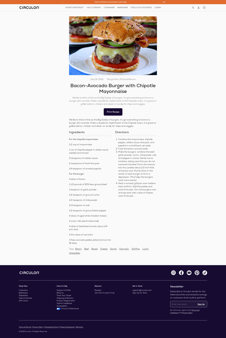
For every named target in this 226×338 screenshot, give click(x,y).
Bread (94, 248)
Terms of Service (25, 327)
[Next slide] (159, 2)
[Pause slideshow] (164, 2)
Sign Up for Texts (139, 293)
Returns (60, 293)
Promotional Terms (51, 327)
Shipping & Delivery (65, 298)
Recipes (98, 290)
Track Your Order (64, 295)
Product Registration (66, 300)
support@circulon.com (142, 290)
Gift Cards (23, 300)
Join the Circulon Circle (104, 293)
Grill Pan (136, 248)
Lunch (145, 248)
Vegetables (74, 253)
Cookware (23, 290)
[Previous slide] (62, 2)
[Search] (193, 7)
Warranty (79, 327)
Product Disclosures (67, 327)
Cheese (104, 248)
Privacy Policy (187, 313)
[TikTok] (204, 272)
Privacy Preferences (70, 308)
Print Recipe (113, 111)
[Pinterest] (197, 272)
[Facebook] (181, 272)
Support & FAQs (64, 290)
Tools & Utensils (25, 298)
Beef (86, 248)
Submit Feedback (64, 303)
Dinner (113, 248)
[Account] (198, 7)
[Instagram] (173, 272)
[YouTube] (189, 272)
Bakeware (23, 293)
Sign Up (201, 304)
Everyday (124, 248)
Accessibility (62, 306)
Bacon (78, 248)
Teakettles (23, 295)
